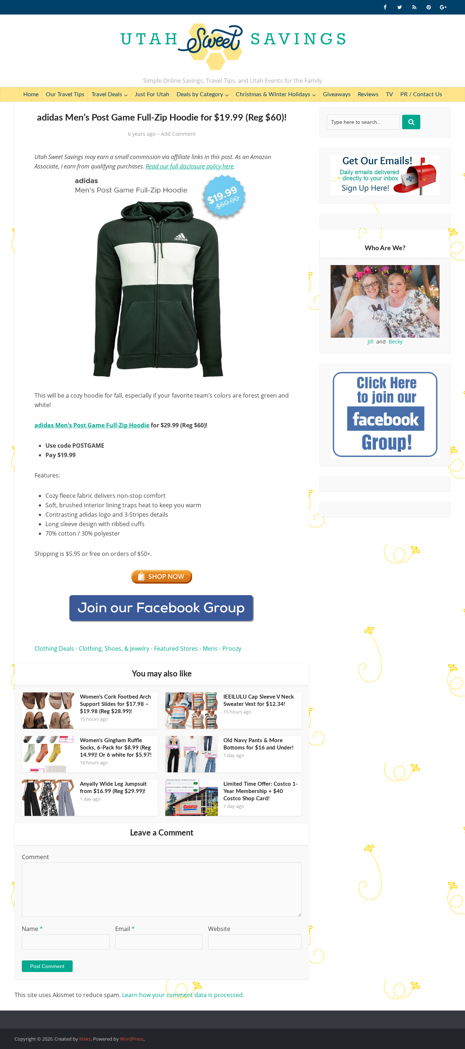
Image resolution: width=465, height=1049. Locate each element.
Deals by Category (200, 94)
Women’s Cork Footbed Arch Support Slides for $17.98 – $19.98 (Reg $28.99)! (115, 704)
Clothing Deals (54, 648)
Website (219, 929)
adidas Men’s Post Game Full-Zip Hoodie (92, 425)
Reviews (368, 94)
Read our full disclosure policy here (190, 166)
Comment (35, 857)
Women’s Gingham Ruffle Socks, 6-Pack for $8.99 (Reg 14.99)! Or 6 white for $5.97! (115, 748)
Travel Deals (107, 94)
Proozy (231, 648)
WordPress (131, 1039)
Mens (210, 648)
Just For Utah (152, 94)
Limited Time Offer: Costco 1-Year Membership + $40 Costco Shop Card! (260, 791)
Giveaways (337, 94)
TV (389, 94)
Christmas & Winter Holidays (273, 94)
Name (32, 929)
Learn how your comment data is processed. (183, 995)
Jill (370, 341)
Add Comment (178, 134)
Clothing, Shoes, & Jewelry (114, 648)
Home (31, 94)
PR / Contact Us (421, 94)
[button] (278, 184)
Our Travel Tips (65, 94)
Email (125, 929)
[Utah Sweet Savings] (232, 47)
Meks (85, 1039)
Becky (396, 341)
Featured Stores (176, 648)
